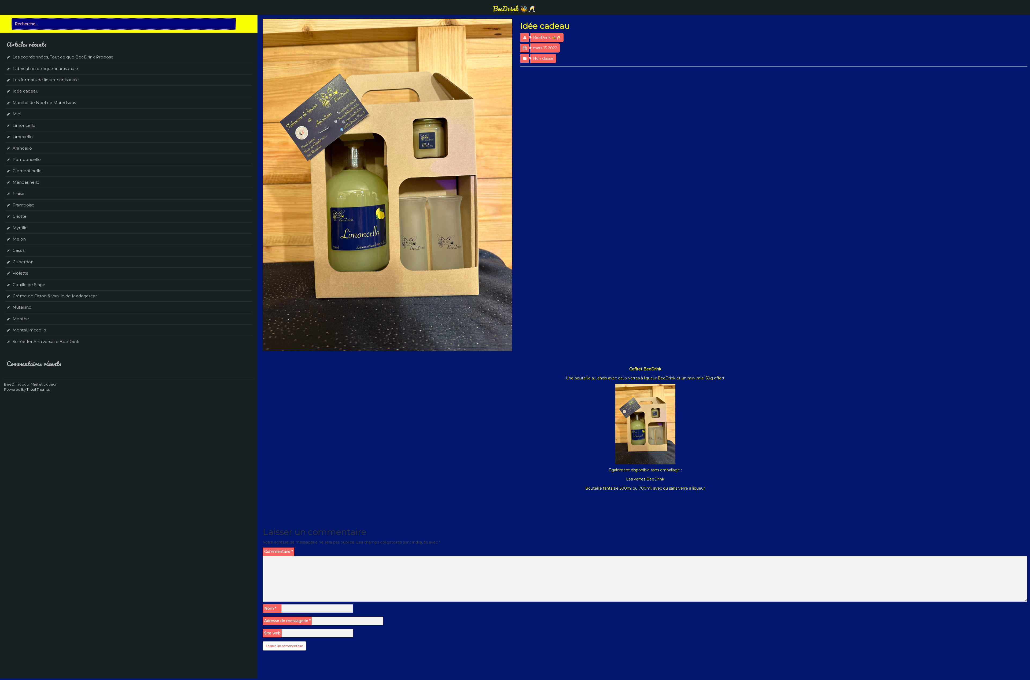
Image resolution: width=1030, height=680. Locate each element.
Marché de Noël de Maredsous (44, 102)
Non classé (543, 58)
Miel (17, 113)
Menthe (21, 318)
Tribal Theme (38, 389)
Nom (270, 608)
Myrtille (20, 227)
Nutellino (22, 307)
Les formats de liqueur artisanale (46, 79)
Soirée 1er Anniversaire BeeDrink (46, 341)
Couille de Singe (29, 284)
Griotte (20, 216)
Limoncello (24, 125)
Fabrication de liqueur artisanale (45, 68)
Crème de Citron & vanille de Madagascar (55, 295)
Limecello (23, 136)
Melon (19, 239)
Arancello (22, 148)
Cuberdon (23, 261)
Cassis (18, 250)
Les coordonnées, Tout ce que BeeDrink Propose (63, 57)
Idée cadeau (25, 91)
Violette (20, 273)
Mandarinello (26, 182)
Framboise (23, 205)
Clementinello (27, 170)
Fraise (18, 193)
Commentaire (278, 551)
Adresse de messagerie (287, 620)
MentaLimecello (29, 329)
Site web (272, 633)
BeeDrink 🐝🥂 (514, 8)
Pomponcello (27, 159)
